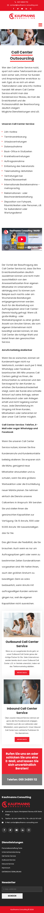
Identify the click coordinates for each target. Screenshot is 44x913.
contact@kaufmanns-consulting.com (24, 5)
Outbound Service (8, 860)
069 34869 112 (22, 2)
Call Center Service (12, 268)
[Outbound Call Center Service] (22, 624)
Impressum (6, 868)
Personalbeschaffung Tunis (12, 848)
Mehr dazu (22, 672)
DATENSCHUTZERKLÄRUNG (11, 872)
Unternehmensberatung (11, 852)
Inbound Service (8, 864)
